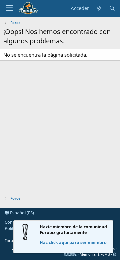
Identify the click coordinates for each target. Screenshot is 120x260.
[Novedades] (98, 8)
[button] (9, 8)
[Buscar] (112, 8)
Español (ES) (21, 213)
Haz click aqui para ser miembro (73, 242)
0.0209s (70, 254)
